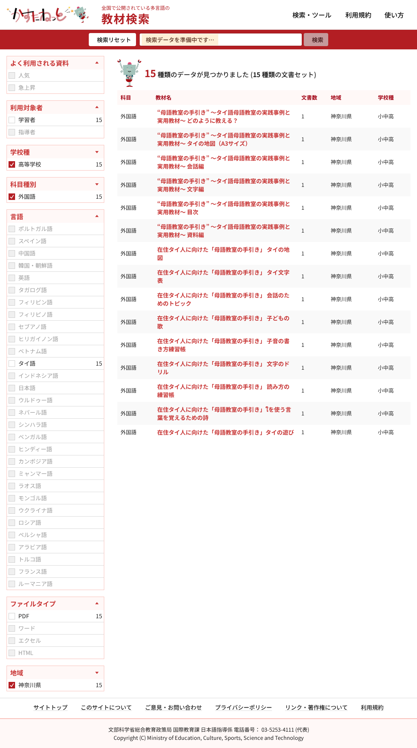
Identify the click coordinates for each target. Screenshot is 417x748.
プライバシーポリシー (243, 707)
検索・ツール (311, 15)
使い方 (394, 15)
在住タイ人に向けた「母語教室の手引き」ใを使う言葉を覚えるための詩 (224, 413)
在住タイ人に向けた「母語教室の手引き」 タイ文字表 (223, 276)
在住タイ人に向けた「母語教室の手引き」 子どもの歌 (223, 322)
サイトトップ (50, 707)
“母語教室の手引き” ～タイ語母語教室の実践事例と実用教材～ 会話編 (223, 162)
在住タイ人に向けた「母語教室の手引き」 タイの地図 (223, 253)
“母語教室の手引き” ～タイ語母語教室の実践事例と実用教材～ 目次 (223, 208)
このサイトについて (106, 707)
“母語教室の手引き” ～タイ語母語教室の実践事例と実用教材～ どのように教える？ (223, 116)
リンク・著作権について (316, 707)
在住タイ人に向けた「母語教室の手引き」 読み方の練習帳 (223, 390)
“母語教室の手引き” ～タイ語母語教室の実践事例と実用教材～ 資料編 (223, 230)
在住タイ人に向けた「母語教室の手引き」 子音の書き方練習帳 (223, 345)
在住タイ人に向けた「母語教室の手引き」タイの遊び (225, 432)
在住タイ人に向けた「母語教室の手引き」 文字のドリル (223, 368)
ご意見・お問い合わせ (173, 707)
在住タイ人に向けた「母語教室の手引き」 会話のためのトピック (223, 299)
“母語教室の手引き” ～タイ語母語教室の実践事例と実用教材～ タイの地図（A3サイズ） (223, 139)
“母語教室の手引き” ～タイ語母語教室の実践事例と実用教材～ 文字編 (223, 185)
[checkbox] (12, 75)
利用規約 (358, 15)
